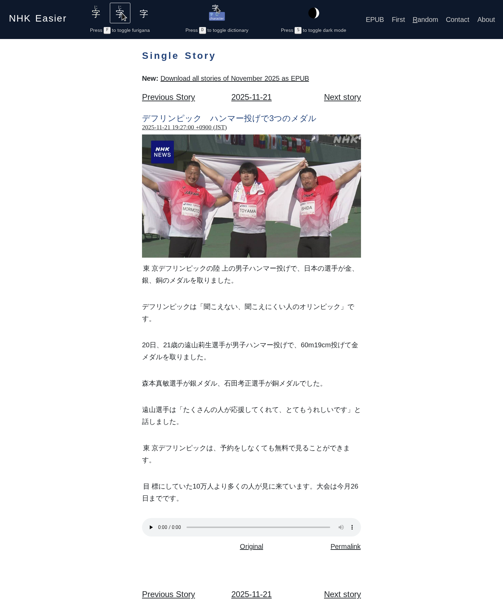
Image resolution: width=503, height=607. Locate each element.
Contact (457, 19)
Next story (342, 97)
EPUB (375, 19)
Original (251, 546)
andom (425, 19)
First (398, 19)
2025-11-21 (251, 97)
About (486, 19)
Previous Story (168, 97)
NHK (38, 16)
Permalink (346, 546)
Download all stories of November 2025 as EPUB (234, 78)
